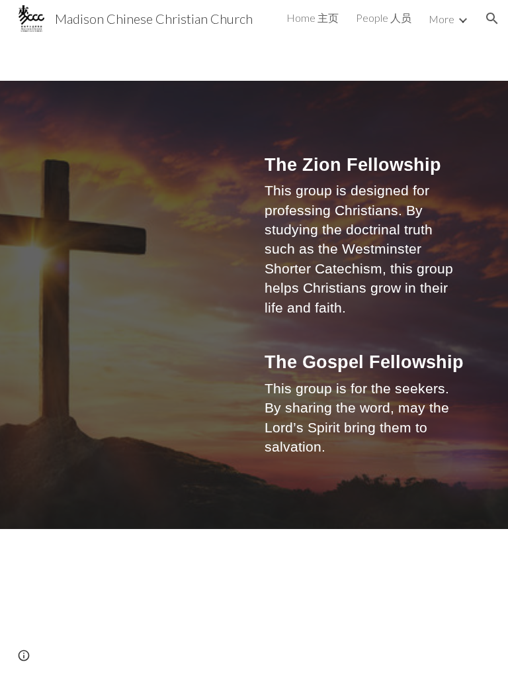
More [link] (441, 19)
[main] (364, 305)
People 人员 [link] (383, 17)
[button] (492, 18)
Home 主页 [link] (312, 17)
